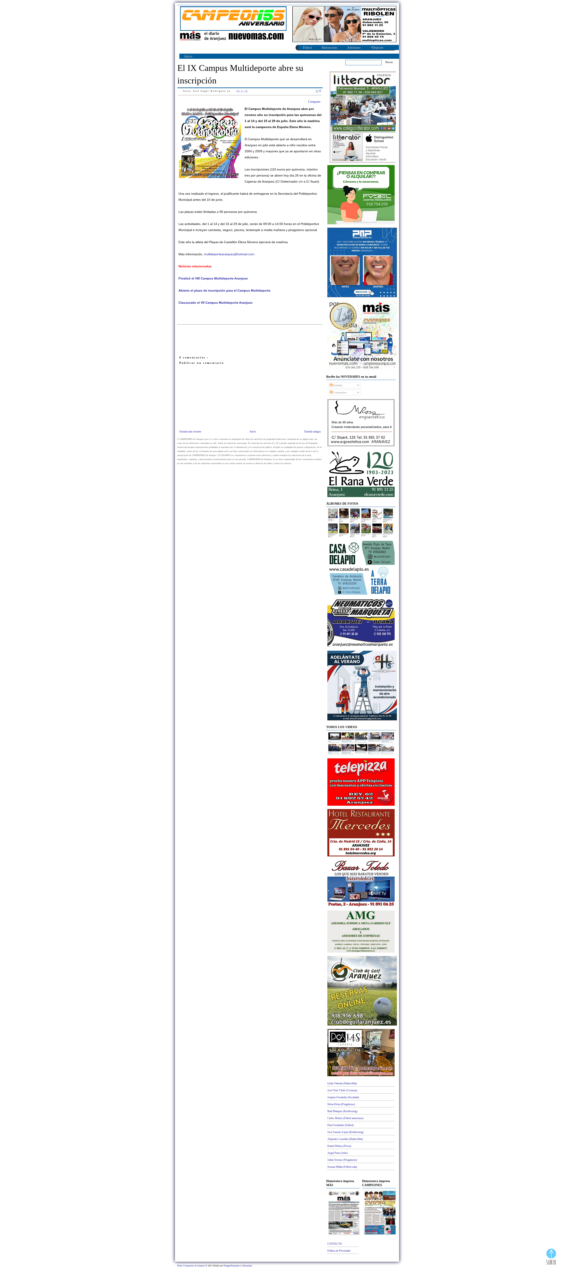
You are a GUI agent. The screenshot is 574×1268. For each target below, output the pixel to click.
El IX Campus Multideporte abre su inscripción (240, 74)
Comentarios (340, 392)
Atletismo (354, 47)
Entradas (337, 385)
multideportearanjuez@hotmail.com (229, 254)
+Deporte (376, 47)
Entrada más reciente (190, 431)
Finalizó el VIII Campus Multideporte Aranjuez (213, 278)
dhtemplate (247, 1265)
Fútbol (307, 47)
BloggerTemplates (232, 1265)
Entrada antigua (312, 431)
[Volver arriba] (551, 1257)
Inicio (188, 56)
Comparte (314, 101)
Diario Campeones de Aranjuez (191, 1265)
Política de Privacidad (338, 1250)
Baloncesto (329, 47)
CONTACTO (334, 1243)
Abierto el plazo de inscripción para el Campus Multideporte (224, 290)
